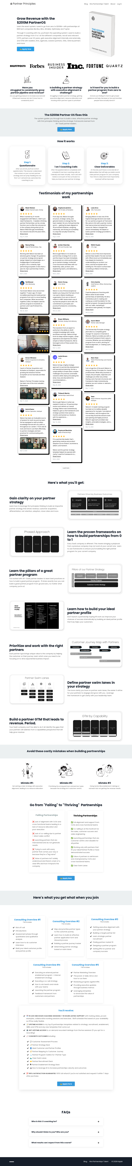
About (112, 4)
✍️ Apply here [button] (66, 1084)
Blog (86, 4)
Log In (119, 4)
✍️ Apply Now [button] (25, 49)
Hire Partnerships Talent (99, 4)
